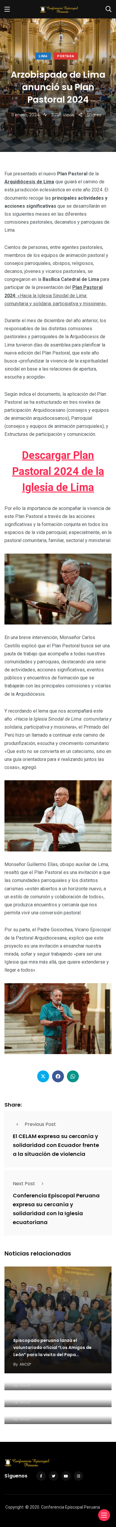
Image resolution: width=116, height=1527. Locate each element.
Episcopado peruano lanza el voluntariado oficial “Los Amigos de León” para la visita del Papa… (52, 1347)
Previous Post (40, 1124)
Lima (43, 56)
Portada (65, 56)
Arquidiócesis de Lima (29, 182)
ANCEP (25, 1364)
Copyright (14, 1507)
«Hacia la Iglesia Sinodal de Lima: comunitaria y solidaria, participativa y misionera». (55, 295)
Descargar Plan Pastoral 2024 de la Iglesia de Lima (58, 471)
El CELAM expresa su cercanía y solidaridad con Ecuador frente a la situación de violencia (56, 1145)
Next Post (24, 1183)
